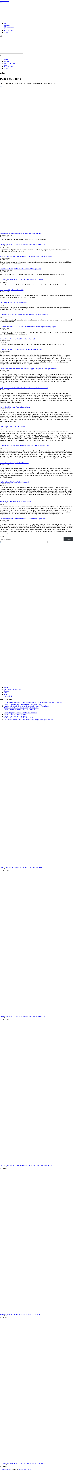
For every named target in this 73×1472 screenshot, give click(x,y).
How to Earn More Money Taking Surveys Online (15, 407)
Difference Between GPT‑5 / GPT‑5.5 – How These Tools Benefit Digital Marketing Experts (28, 326)
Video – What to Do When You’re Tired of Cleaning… (16, 501)
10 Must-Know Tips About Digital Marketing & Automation (18, 339)
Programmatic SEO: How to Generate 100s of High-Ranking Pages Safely (22, 244)
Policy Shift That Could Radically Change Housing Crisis (21, 708)
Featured (6, 691)
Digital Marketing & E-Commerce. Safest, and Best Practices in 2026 (21, 349)
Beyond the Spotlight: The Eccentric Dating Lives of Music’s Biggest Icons (22, 518)
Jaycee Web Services (25, 1469)
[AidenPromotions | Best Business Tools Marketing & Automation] (11, 20)
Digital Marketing (9, 27)
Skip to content (4, 1)
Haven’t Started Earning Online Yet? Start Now (14, 463)
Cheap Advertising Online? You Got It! (11, 290)
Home (6, 23)
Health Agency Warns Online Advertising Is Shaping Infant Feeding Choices (23, 279)
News (5, 692)
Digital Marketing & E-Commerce (14, 689)
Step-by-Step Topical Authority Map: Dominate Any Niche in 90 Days (21, 233)
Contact (6, 32)
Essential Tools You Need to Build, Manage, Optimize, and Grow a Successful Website (26, 256)
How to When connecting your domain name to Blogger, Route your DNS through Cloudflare (28, 368)
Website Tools (8, 30)
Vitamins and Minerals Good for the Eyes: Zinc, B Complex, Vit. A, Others (26, 706)
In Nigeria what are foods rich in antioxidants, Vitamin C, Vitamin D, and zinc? (24, 388)
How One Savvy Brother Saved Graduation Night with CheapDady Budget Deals (24, 445)
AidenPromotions (5, 1469)
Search (2, 536)
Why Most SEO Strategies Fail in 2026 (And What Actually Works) (20, 269)
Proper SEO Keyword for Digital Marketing (13, 302)
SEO (5, 29)
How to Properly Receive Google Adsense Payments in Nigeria (23, 704)
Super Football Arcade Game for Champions (13, 426)
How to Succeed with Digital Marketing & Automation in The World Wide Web (24, 314)
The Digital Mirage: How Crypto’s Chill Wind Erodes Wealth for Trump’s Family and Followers (33, 702)
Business (7, 25)
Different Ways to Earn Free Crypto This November (19, 709)
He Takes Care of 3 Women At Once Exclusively (15, 482)
